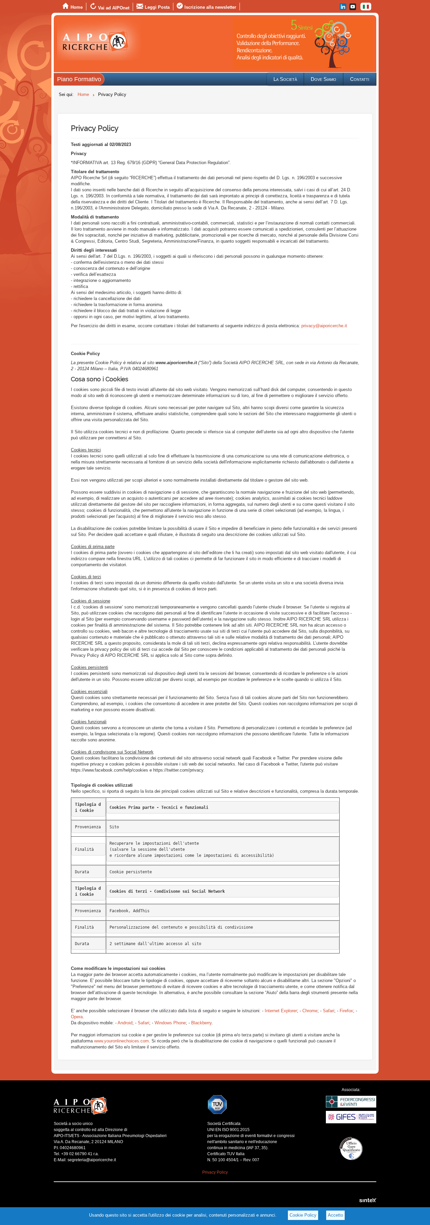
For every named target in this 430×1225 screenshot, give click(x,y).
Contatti (359, 79)
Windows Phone (170, 1022)
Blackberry (201, 1022)
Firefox (346, 1010)
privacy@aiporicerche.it (324, 325)
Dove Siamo (323, 79)
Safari (328, 1010)
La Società (285, 79)
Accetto (335, 1215)
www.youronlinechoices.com (121, 1040)
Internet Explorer (281, 1010)
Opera (77, 1016)
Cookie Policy (303, 1215)
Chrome (309, 1010)
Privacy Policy (215, 1172)
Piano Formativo (79, 79)
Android (125, 1022)
